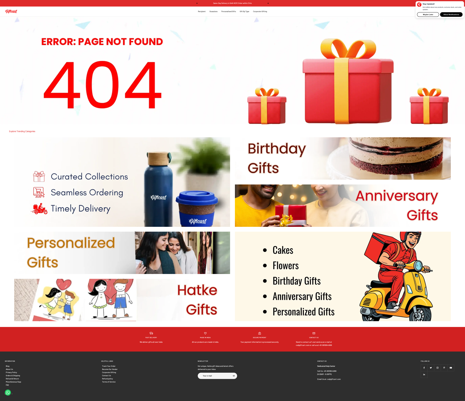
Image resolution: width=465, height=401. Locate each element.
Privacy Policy (11, 372)
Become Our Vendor (110, 369)
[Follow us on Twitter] (430, 367)
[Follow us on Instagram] (437, 367)
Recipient (202, 11)
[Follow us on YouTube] (450, 367)
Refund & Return (12, 379)
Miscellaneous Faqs (13, 382)
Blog (7, 366)
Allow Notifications (451, 14)
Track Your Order (109, 366)
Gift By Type (244, 11)
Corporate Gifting (260, 11)
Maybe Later (428, 14)
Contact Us (106, 375)
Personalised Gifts (228, 11)
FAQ (7, 385)
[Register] (234, 376)
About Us (9, 369)
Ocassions (213, 11)
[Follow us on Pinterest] (444, 367)
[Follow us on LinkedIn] (424, 374)
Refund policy (107, 379)
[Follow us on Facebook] (424, 367)
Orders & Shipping (13, 375)
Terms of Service (109, 382)
